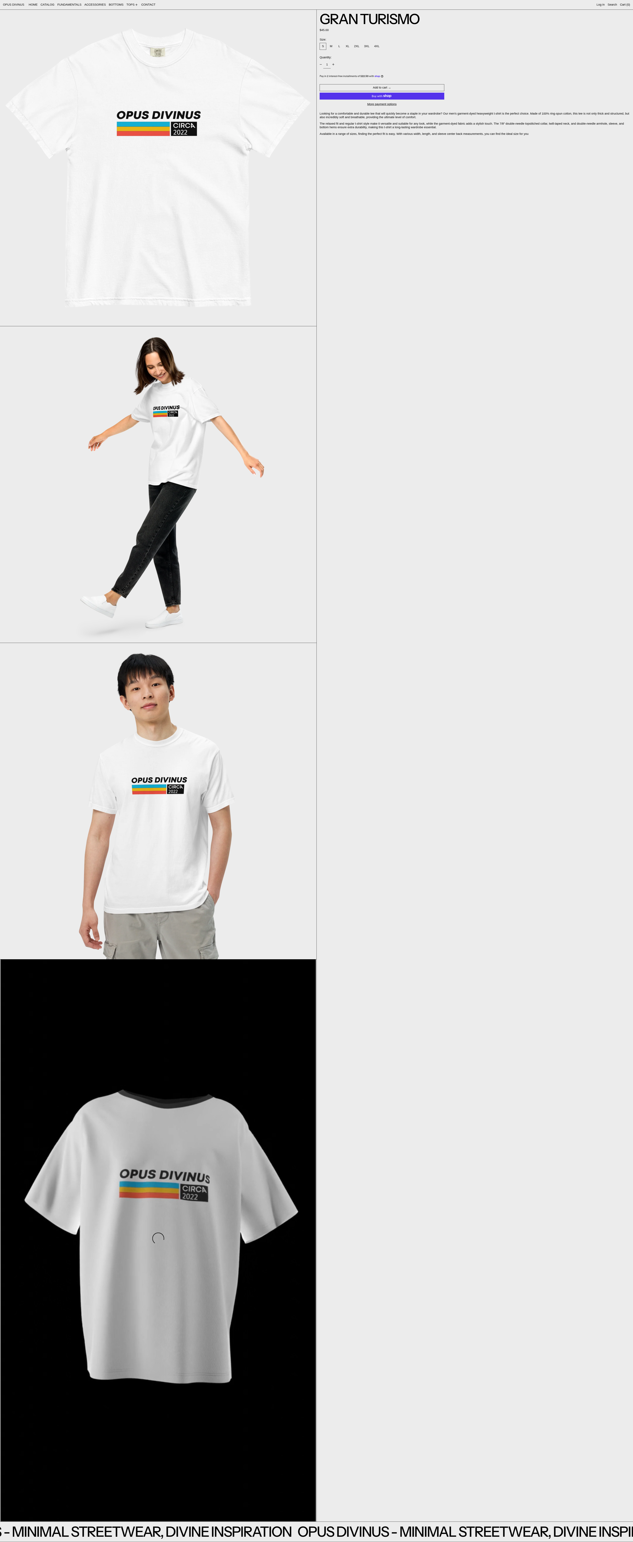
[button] (612, 5)
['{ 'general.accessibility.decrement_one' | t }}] (320, 64)
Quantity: (326, 57)
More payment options (382, 104)
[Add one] (333, 64)
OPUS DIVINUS (13, 4)
